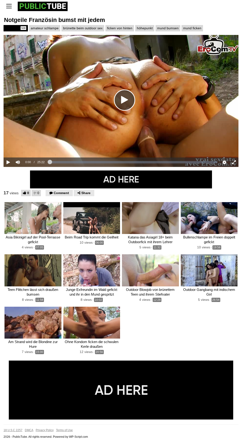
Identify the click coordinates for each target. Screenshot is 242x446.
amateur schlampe (45, 28)
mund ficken (192, 28)
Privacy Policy (45, 430)
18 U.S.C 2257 (13, 430)
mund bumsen (168, 28)
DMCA (29, 430)
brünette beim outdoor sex (83, 28)
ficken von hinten (119, 28)
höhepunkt (145, 28)
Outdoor (15, 28)
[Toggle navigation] (11, 5)
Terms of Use (64, 430)
